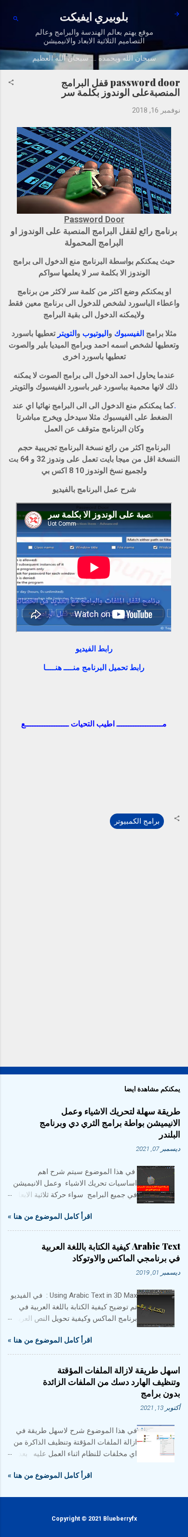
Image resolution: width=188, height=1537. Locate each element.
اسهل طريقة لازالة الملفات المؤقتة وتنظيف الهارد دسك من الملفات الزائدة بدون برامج (111, 1381)
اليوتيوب (95, 333)
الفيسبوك (129, 333)
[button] (11, 83)
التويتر (67, 333)
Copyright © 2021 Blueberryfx (94, 1518)
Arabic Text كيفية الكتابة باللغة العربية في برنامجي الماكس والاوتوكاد (110, 1252)
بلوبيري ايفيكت (94, 16)
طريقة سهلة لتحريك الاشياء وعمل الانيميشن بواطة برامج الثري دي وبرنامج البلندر (110, 1122)
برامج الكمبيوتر (137, 821)
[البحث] (16, 19)
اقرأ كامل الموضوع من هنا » (50, 1216)
